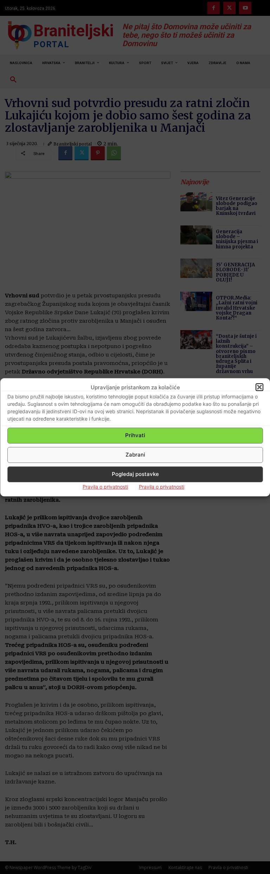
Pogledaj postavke (135, 474)
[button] (259, 387)
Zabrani (135, 454)
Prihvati (135, 435)
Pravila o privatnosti (105, 487)
